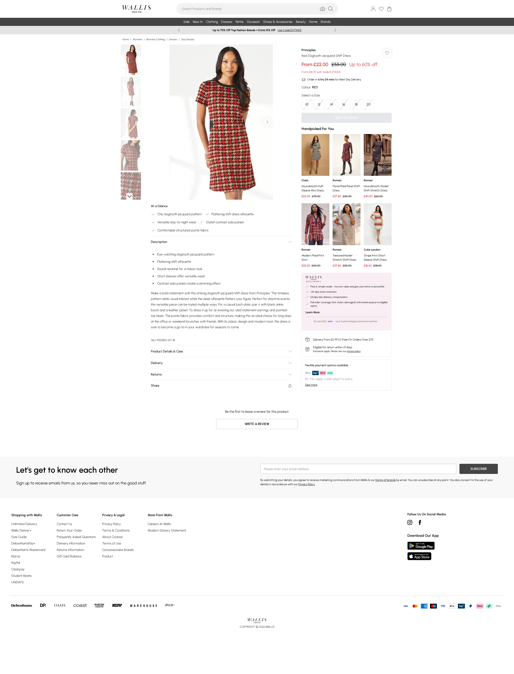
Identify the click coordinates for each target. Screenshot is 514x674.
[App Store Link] (421, 551)
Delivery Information (71, 543)
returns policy (354, 351)
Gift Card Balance (69, 556)
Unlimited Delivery (24, 524)
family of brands (385, 480)
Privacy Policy (111, 524)
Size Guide (19, 537)
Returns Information (70, 550)
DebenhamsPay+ (23, 543)
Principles (309, 50)
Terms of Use (111, 543)
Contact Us (64, 524)
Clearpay (17, 569)
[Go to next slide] (267, 122)
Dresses (173, 39)
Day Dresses (187, 39)
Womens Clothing (155, 39)
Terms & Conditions (116, 530)
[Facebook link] (419, 522)
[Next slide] (335, 30)
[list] (221, 122)
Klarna (15, 556)
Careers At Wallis (159, 524)
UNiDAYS (17, 582)
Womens (137, 39)
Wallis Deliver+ (21, 530)
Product (107, 556)
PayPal (15, 563)
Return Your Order (69, 530)
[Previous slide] (178, 30)
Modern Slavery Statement (167, 530)
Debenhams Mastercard (28, 550)
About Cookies (112, 537)
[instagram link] (409, 522)
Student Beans (21, 576)
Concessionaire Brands (118, 550)
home (125, 39)
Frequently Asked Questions (76, 537)
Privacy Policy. (306, 484)
